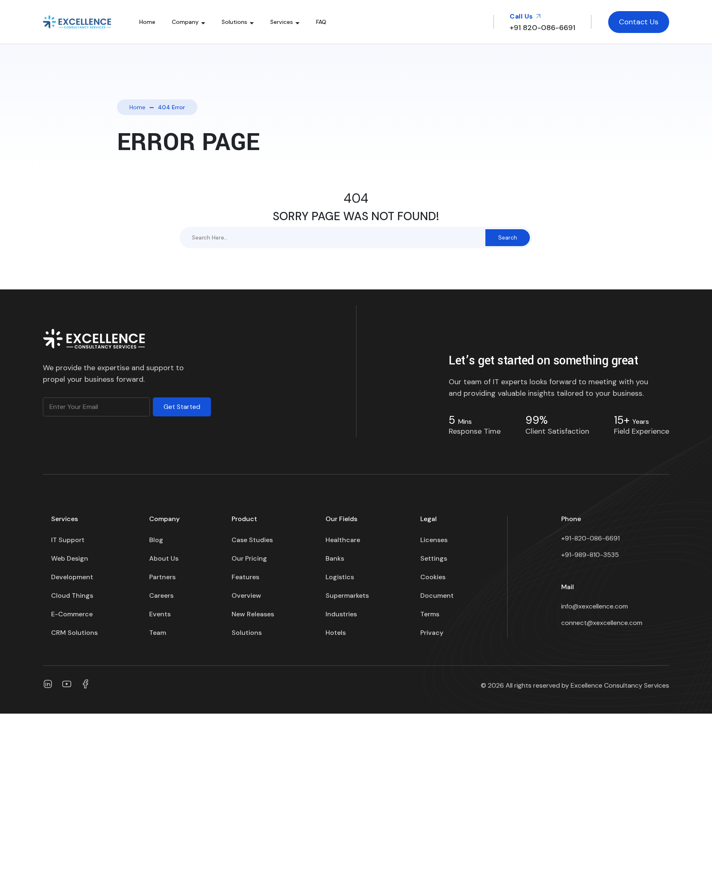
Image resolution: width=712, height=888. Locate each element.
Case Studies (252, 540)
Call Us (522, 16)
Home (147, 22)
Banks (335, 558)
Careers (161, 595)
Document (437, 595)
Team (157, 632)
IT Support (67, 540)
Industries (341, 614)
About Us (163, 558)
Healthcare (343, 540)
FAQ (321, 22)
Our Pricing (249, 558)
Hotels (336, 632)
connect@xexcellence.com (601, 622)
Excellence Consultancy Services (620, 685)
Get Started (182, 406)
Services (281, 22)
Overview (246, 595)
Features (245, 577)
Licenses (433, 540)
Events (160, 614)
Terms (429, 614)
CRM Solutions (74, 632)
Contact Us (638, 22)
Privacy (431, 632)
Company (185, 22)
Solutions (234, 22)
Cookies (432, 577)
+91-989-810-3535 (590, 554)
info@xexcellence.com (594, 606)
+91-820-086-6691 (590, 538)
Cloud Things (72, 595)
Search (507, 237)
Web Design (69, 558)
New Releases (253, 614)
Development (72, 577)
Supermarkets (347, 595)
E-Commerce (72, 614)
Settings (433, 558)
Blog (156, 540)
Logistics (340, 577)
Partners (162, 577)
